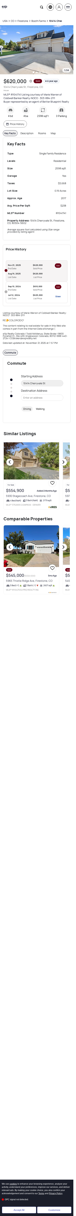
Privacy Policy (55, 1193)
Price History (17, 124)
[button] (30, 81)
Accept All (19, 1210)
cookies (13, 1184)
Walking (40, 408)
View (58, 296)
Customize (54, 1210)
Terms (41, 1193)
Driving (27, 408)
